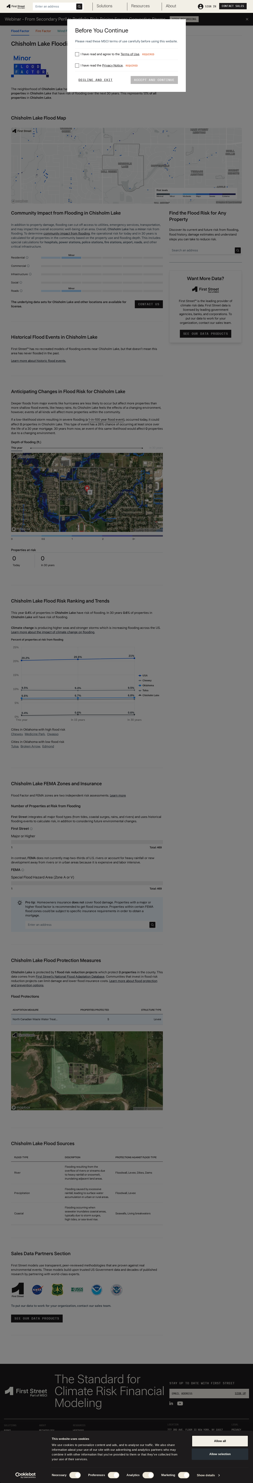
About (171, 6)
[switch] (113, 1475)
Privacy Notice (112, 65)
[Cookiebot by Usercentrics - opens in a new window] (25, 1475)
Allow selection (220, 1454)
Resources (140, 6)
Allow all (220, 1441)
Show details (206, 1475)
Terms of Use (130, 54)
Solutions (104, 6)
